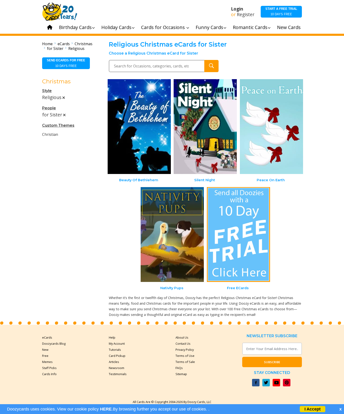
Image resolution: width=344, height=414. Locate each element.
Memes (47, 362)
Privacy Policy (185, 349)
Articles (114, 362)
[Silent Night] (205, 126)
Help (112, 337)
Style (47, 91)
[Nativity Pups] (172, 234)
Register (245, 14)
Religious (76, 48)
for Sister (55, 48)
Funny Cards (209, 27)
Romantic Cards (250, 27)
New (45, 349)
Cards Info (49, 374)
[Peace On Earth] (271, 126)
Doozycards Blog (54, 343)
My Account (117, 343)
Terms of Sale (185, 362)
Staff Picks (49, 368)
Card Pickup (117, 356)
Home (47, 43)
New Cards (289, 27)
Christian (50, 134)
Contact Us (183, 343)
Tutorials (115, 349)
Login (237, 9)
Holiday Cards (116, 27)
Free (45, 356)
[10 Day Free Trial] (238, 234)
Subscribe (272, 362)
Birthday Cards (75, 27)
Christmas (83, 43)
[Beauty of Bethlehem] (139, 126)
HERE (106, 409)
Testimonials (118, 374)
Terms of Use (185, 356)
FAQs (179, 368)
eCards (64, 43)
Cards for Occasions (163, 27)
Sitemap (181, 374)
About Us (182, 337)
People (49, 108)
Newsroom (116, 368)
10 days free (281, 11)
